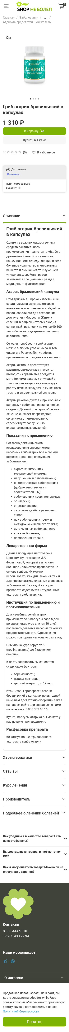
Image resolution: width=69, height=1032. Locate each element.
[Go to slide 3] (35, 98)
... (45, 17)
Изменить (13, 174)
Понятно (34, 1021)
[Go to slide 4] (38, 98)
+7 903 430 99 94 (16, 936)
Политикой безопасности (21, 1011)
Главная (9, 17)
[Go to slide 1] (30, 98)
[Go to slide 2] (33, 98)
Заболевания (28, 17)
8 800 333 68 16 (15, 931)
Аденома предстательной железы (27, 22)
